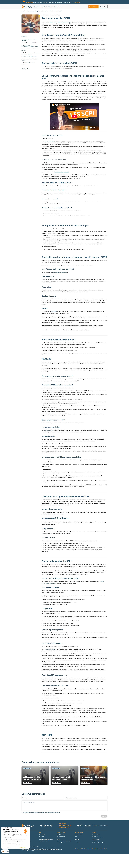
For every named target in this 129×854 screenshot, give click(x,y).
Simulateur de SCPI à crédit (44, 841)
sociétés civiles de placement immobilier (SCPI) (60, 22)
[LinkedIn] (25, 69)
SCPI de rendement (49, 141)
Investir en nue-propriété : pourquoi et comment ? (61, 778)
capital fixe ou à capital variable (62, 172)
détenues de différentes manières (59, 272)
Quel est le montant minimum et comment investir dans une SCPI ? (30, 53)
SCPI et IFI (24, 65)
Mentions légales (98, 848)
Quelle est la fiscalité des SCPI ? (28, 62)
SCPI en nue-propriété (43, 837)
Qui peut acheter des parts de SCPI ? (29, 42)
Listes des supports (95, 841)
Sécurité (77, 848)
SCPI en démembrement (56, 299)
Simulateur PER (95, 836)
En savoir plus (77, 2)
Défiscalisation (59, 837)
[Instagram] (45, 825)
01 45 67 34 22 (62, 823)
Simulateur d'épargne (96, 834)
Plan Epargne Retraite (61, 836)
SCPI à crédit (54, 311)
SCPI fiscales (60, 50)
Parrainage (77, 839)
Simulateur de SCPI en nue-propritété (46, 839)
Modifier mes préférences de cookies (99, 842)
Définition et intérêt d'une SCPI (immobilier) (29, 39)
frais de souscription (48, 430)
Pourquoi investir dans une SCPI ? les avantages (29, 49)
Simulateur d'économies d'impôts (98, 837)
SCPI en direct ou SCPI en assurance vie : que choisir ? (32, 778)
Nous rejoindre (77, 842)
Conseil (76, 836)
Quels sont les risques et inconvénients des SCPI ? (30, 59)
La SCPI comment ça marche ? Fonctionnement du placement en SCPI (30, 46)
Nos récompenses (78, 837)
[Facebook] (22, 69)
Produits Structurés (60, 834)
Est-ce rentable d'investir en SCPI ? (29, 56)
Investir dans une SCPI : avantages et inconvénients (93, 778)
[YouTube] (51, 825)
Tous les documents (96, 839)
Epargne (58, 839)
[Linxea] (27, 6)
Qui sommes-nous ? (78, 834)
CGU (81, 848)
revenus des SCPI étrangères (50, 649)
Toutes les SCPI (42, 834)
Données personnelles (89, 848)
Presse (76, 841)
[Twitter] (28, 69)
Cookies (106, 848)
